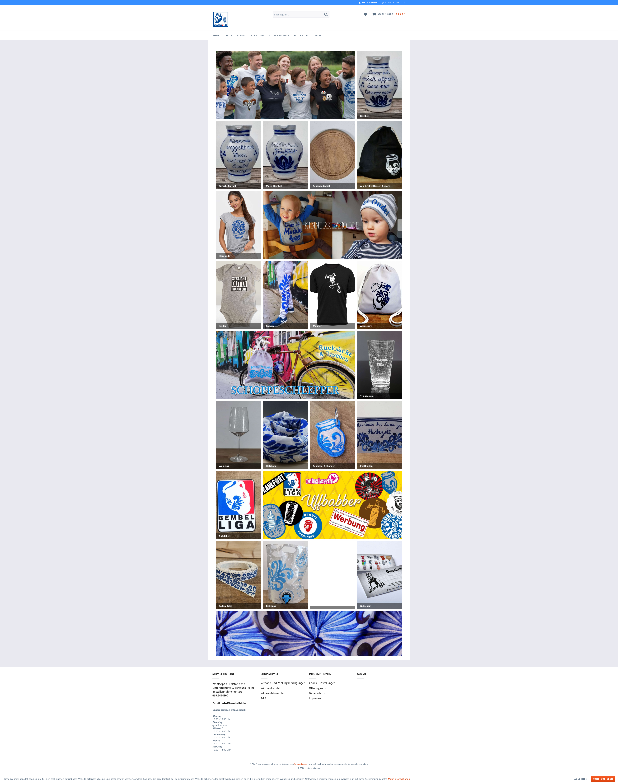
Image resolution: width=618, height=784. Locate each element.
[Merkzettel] (365, 14)
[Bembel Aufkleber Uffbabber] (285, 85)
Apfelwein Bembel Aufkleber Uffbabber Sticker (333, 505)
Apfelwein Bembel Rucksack (285, 365)
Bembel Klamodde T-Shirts (333, 225)
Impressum (316, 698)
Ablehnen (581, 779)
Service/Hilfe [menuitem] (394, 2)
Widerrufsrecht (270, 688)
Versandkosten (301, 764)
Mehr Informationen (399, 778)
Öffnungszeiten (319, 688)
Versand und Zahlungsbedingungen (283, 683)
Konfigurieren (603, 779)
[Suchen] (326, 14)
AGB (263, 698)
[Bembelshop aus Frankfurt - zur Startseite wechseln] (220, 19)
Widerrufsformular (273, 693)
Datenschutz (317, 693)
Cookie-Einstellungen (322, 683)
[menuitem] (367, 3)
